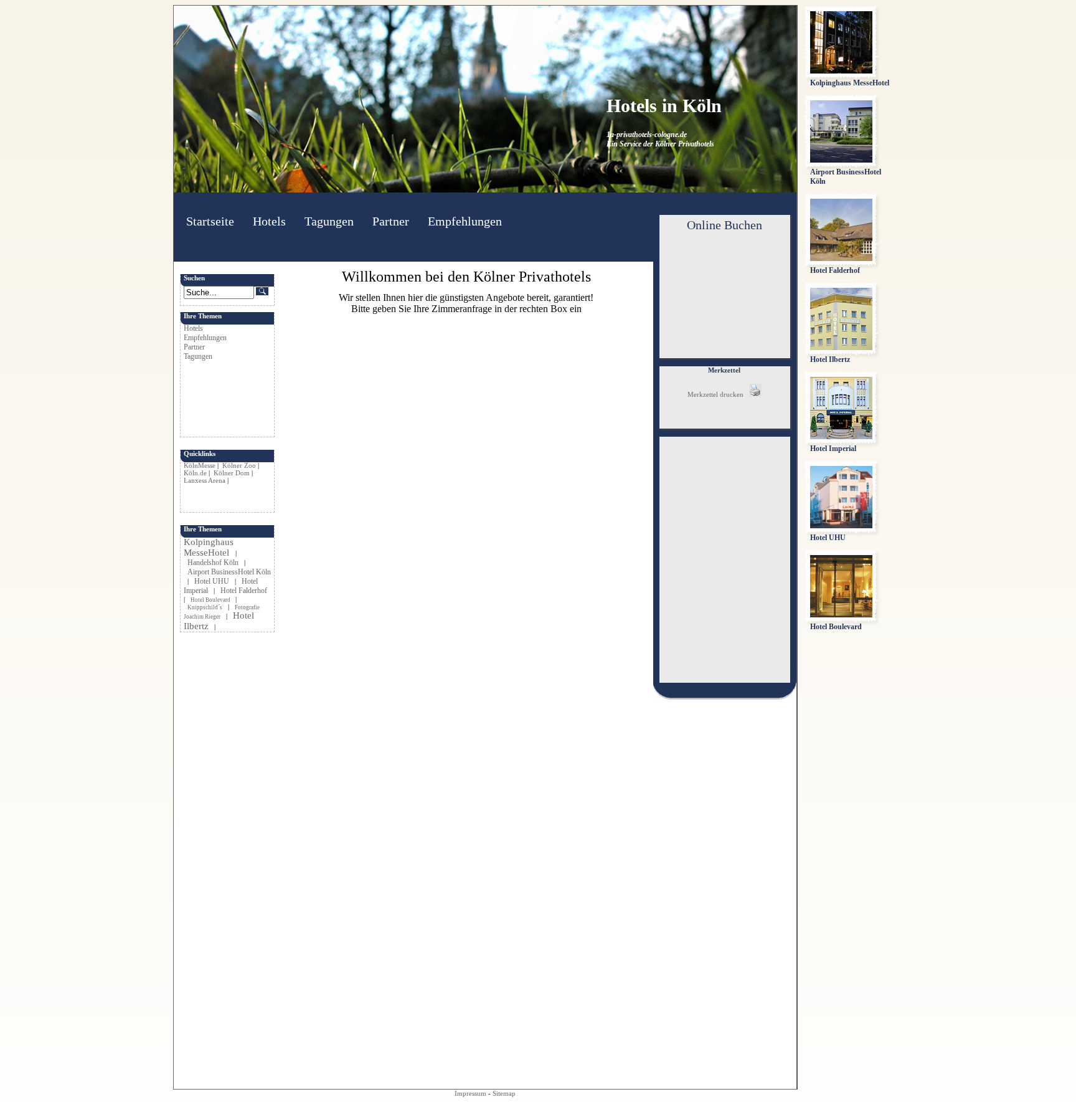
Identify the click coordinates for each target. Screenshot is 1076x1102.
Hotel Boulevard (211, 600)
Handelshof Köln (212, 562)
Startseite (210, 221)
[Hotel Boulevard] (841, 615)
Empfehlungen (465, 221)
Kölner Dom (232, 473)
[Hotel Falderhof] (841, 258)
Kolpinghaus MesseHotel (209, 547)
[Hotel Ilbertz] (841, 347)
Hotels (269, 221)
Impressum (470, 1093)
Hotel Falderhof (243, 590)
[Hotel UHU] (841, 526)
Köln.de (195, 473)
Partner (390, 221)
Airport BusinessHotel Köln (229, 572)
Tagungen (329, 221)
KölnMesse (199, 465)
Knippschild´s (204, 607)
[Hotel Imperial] (841, 436)
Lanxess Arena (204, 480)
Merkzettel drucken (718, 394)
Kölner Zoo (239, 465)
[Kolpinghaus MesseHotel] (841, 71)
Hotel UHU (211, 581)
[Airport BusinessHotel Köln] (841, 160)
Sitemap (504, 1093)
